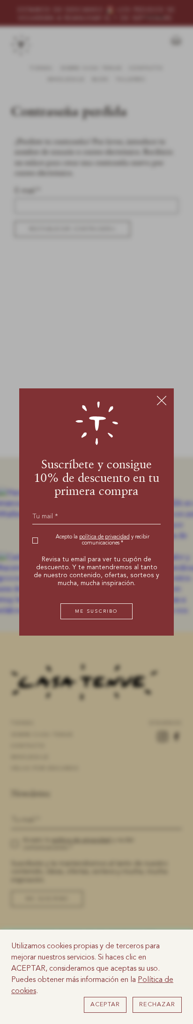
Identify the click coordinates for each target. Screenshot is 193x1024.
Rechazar (157, 1005)
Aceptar (105, 1005)
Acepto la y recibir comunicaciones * (102, 540)
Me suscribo (96, 611)
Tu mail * (45, 516)
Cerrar (161, 400)
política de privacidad (104, 537)
